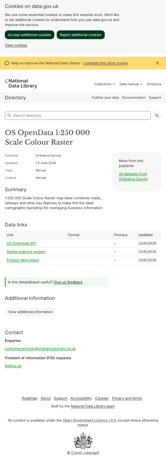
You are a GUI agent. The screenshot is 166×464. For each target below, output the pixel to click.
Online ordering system (25, 252)
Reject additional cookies (80, 35)
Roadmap (29, 398)
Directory (154, 84)
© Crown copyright (83, 453)
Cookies (102, 398)
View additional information (30, 312)
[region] (83, 247)
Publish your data (105, 97)
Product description (22, 260)
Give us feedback (68, 282)
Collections (103, 84)
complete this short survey (105, 63)
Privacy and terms (127, 398)
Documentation (134, 97)
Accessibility (81, 398)
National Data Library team (93, 406)
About (46, 398)
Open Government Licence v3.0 (89, 420)
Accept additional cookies (29, 35)
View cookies (16, 45)
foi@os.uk (13, 366)
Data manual (129, 84)
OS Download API (21, 243)
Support (155, 97)
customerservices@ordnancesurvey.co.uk (40, 348)
